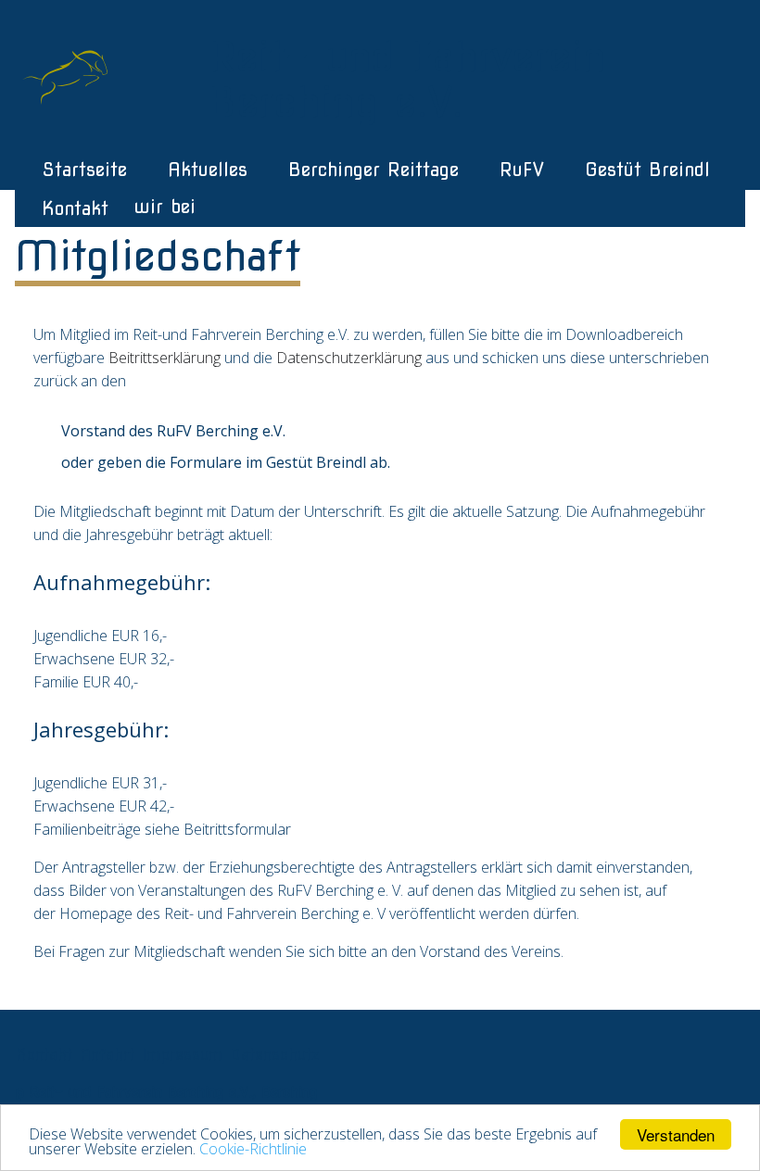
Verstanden (676, 1134)
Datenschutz (275, 1054)
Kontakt (44, 1054)
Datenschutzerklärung (349, 357)
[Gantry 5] (70, 73)
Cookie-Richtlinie (253, 1149)
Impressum (182, 1054)
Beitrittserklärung (164, 357)
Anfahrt (107, 1054)
